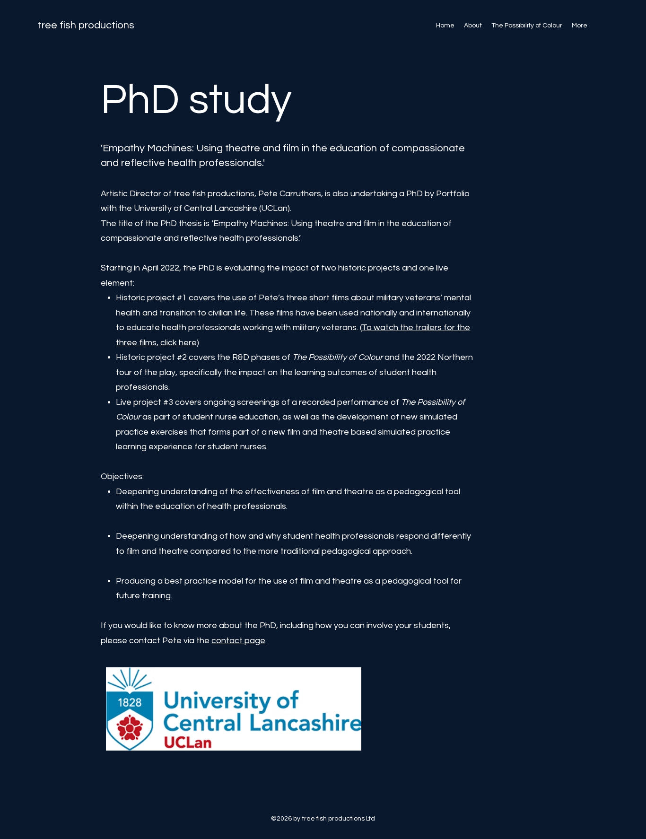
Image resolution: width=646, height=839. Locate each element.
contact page (238, 640)
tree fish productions (86, 25)
